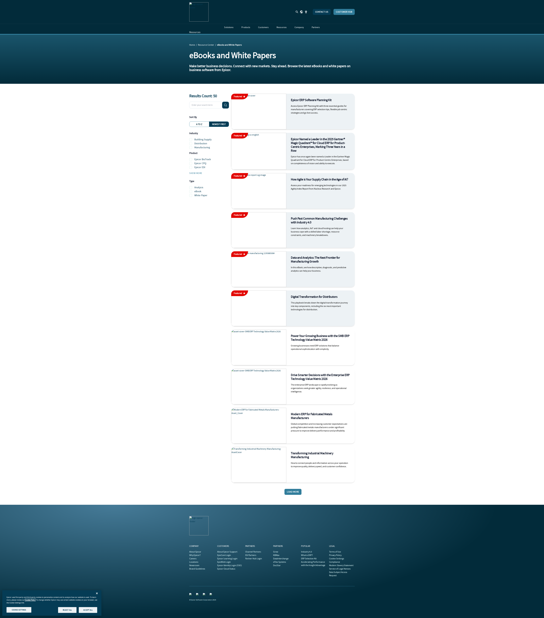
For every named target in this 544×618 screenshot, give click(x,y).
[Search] (225, 105)
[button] (209, 173)
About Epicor (195, 551)
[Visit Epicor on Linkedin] (191, 594)
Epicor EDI (199, 167)
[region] (51, 603)
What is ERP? (307, 555)
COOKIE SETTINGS (19, 610)
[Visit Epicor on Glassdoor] (211, 594)
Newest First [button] (219, 124)
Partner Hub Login (253, 558)
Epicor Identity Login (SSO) (229, 565)
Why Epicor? (194, 555)
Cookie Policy (30, 600)
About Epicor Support (227, 551)
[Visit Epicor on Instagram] (204, 594)
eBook (197, 191)
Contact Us (321, 11)
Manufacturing (202, 147)
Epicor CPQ (200, 163)
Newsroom (194, 565)
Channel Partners (253, 551)
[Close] (97, 593)
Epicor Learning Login (227, 558)
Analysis (198, 187)
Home (192, 45)
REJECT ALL (67, 610)
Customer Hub (344, 11)
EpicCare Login (224, 555)
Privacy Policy (335, 555)
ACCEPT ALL (88, 610)
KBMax (276, 555)
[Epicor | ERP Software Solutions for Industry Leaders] (199, 12)
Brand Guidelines (197, 568)
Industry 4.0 (306, 551)
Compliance (334, 562)
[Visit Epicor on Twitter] (197, 594)
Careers (192, 558)
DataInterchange (280, 558)
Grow (275, 551)
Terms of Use (335, 551)
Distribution (200, 143)
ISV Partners (250, 555)
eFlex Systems (279, 562)
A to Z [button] (199, 124)
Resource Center (206, 45)
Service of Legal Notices (340, 568)
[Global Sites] (301, 12)
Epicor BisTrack (202, 159)
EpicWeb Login (224, 562)
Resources (194, 32)
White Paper (200, 195)
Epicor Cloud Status (226, 568)
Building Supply (203, 139)
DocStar (276, 565)
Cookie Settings (336, 558)
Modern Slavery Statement (341, 565)
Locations (193, 562)
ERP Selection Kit (308, 558)
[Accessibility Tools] (306, 12)
